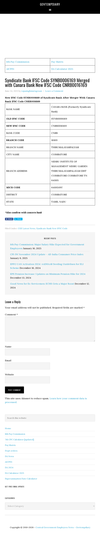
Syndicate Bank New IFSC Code (51, 228)
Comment (11, 314)
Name (8, 346)
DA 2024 (9, 467)
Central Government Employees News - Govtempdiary (63, 527)
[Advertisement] (50, 36)
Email (8, 360)
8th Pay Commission (17, 61)
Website (9, 374)
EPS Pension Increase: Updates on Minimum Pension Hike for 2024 (47, 273)
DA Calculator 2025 (62, 68)
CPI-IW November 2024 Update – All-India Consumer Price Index (46, 254)
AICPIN (10, 68)
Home (8, 428)
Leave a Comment (54, 91)
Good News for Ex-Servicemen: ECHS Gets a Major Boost (42, 283)
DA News (9, 456)
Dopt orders (11, 450)
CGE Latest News (26, 228)
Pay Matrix (57, 61)
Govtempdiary (50, 4)
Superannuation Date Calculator (21, 478)
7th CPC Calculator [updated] (19, 439)
